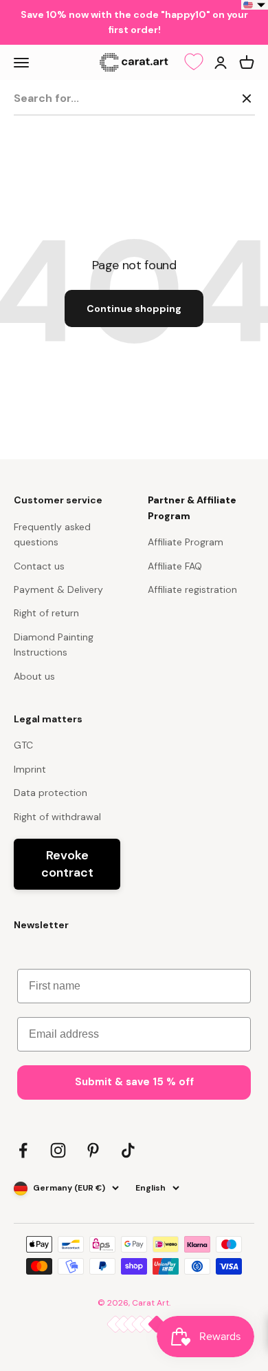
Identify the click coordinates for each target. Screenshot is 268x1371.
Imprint (30, 769)
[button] (254, 5)
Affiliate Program (185, 542)
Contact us (39, 566)
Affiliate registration (192, 589)
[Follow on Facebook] (23, 1150)
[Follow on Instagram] (58, 1150)
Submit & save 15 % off (134, 1082)
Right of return (46, 613)
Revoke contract (67, 864)
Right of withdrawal (57, 816)
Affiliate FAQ (175, 566)
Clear (216, 97)
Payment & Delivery (58, 589)
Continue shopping (134, 308)
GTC (23, 745)
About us (34, 676)
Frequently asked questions (52, 534)
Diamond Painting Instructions (53, 644)
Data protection (50, 792)
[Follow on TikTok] (128, 1150)
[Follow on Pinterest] (93, 1150)
